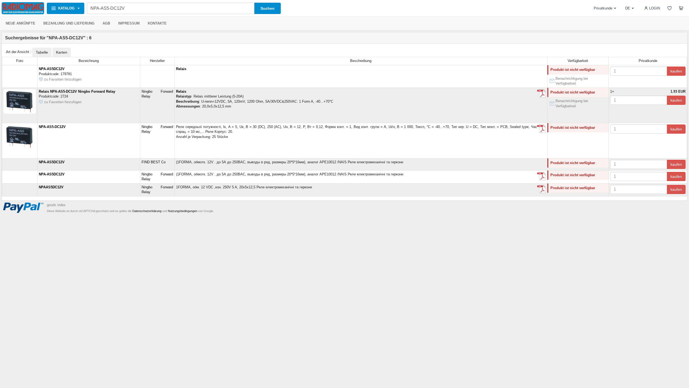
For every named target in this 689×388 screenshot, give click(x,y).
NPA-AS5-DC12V (52, 127)
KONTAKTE (157, 23)
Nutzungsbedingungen (182, 211)
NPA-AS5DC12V (52, 69)
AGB (106, 23)
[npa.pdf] (541, 176)
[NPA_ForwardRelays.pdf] (541, 93)
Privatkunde (603, 8)
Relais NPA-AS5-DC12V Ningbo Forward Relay (77, 91)
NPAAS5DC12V (51, 187)
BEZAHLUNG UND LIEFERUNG (68, 23)
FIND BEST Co (154, 162)
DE (627, 8)
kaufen (676, 71)
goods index (56, 205)
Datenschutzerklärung (146, 211)
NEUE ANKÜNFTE (20, 23)
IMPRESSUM (129, 23)
